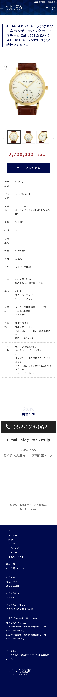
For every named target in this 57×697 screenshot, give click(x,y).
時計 (10, 539)
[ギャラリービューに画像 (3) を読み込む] (42, 137)
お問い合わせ (12, 593)
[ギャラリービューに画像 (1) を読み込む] (13, 137)
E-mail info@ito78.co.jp (28, 439)
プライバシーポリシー (17, 604)
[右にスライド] (53, 137)
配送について (12, 581)
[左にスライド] (3, 137)
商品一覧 (10, 564)
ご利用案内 (11, 577)
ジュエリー (13, 552)
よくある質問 (12, 585)
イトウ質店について (16, 568)
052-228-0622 (32, 426)
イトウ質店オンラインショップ (32, 694)
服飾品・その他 (16, 556)
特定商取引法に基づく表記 (19, 609)
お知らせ (10, 597)
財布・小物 (13, 548)
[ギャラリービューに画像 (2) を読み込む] (28, 137)
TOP (8, 530)
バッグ (11, 544)
